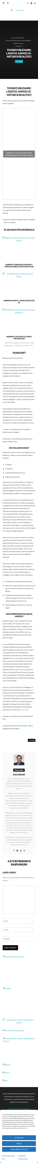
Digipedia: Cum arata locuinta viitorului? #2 (19, 338)
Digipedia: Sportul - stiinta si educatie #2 (19, 302)
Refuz (19, 1144)
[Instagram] (31, 3)
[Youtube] (34, 3)
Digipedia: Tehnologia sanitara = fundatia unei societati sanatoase (19, 266)
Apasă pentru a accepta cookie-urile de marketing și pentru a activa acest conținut (19, 154)
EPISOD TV (19, 46)
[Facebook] (27, 3)
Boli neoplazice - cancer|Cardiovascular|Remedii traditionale (18, 40)
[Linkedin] (20, 850)
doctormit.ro (23, 710)
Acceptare (19, 1138)
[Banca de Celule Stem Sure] (19, 968)
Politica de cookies (14, 1109)
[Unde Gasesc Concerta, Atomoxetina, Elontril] (19, 1023)
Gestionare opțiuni (19, 1149)
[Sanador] (19, 1000)
